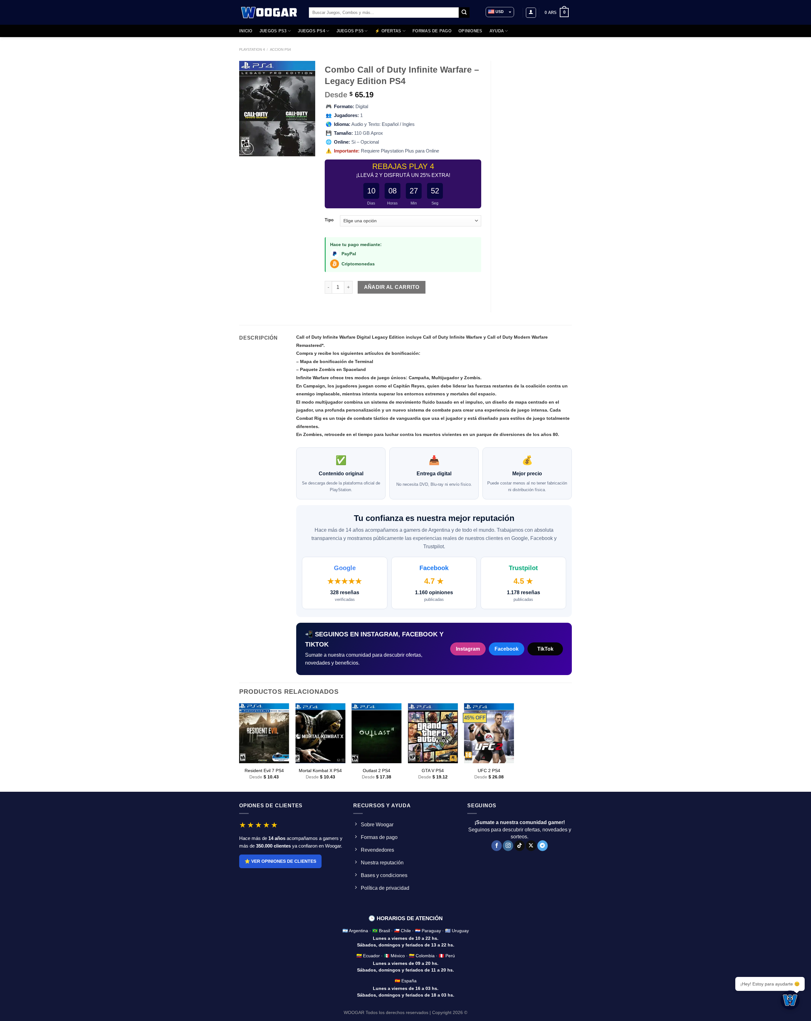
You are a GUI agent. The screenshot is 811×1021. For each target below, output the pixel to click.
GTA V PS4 (433, 770)
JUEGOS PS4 (311, 31)
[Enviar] (464, 12)
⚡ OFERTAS (388, 31)
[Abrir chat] (790, 1000)
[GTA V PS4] (433, 733)
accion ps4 (280, 49)
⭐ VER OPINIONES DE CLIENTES (280, 861)
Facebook (507, 649)
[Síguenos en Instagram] (508, 845)
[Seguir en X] (531, 845)
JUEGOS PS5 (350, 31)
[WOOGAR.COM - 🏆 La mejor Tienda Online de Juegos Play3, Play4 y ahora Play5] (269, 12)
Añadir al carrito (391, 287)
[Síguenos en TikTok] (519, 845)
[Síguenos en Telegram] (542, 845)
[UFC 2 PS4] (489, 733)
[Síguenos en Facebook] (496, 845)
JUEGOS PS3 (273, 31)
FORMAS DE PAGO (431, 31)
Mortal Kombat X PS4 (320, 770)
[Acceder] (531, 13)
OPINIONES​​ (470, 31)
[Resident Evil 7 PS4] (264, 733)
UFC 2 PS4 (489, 770)
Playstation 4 (252, 49)
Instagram (468, 649)
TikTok (545, 649)
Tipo (329, 220)
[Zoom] (247, 148)
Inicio (245, 31)
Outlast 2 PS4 (376, 770)
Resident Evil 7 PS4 (264, 770)
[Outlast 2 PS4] (377, 733)
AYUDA (496, 31)
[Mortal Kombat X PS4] (320, 733)
